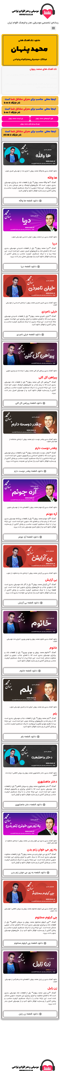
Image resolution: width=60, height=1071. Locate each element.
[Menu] (53, 28)
